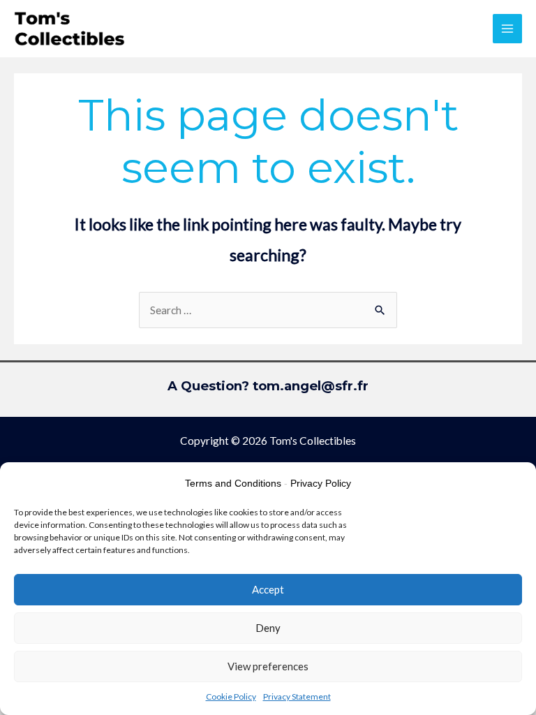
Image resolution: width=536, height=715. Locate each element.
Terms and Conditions (233, 483)
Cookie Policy (231, 696)
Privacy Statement (297, 696)
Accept (268, 589)
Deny (268, 627)
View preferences (268, 666)
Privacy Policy (320, 483)
